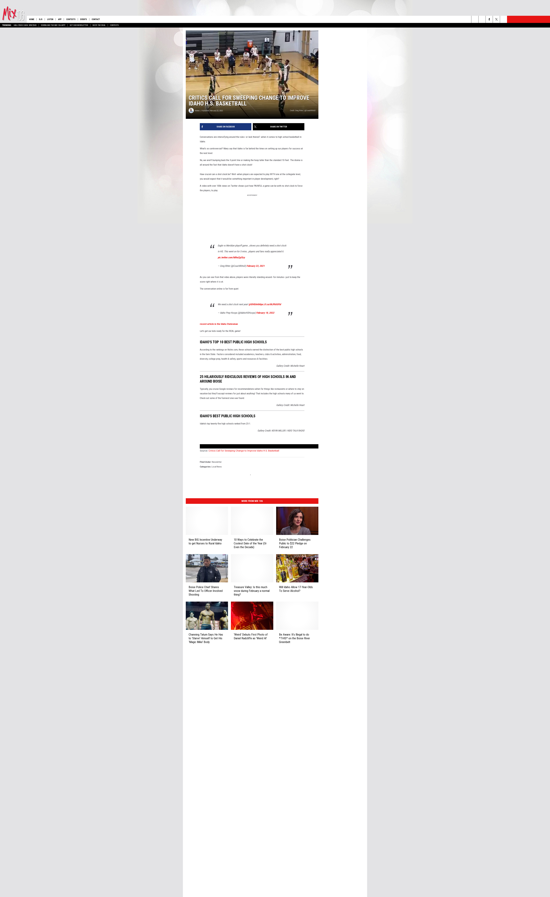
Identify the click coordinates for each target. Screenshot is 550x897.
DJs (40, 19)
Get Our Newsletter (79, 25)
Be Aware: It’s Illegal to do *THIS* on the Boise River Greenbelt (294, 638)
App (59, 19)
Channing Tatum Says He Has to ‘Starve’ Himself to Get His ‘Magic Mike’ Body (206, 638)
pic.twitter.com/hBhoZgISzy (231, 257)
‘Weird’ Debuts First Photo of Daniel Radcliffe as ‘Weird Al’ (251, 636)
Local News (217, 467)
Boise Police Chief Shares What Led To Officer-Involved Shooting (206, 590)
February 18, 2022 (265, 312)
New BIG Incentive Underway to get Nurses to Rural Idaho (205, 541)
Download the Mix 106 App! (53, 25)
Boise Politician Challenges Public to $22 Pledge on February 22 (295, 543)
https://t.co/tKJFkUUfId (269, 304)
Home (31, 19)
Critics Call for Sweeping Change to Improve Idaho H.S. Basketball (244, 450)
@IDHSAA (253, 304)
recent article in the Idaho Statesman (219, 324)
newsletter (217, 462)
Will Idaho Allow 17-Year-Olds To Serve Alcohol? (296, 589)
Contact (96, 19)
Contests (114, 25)
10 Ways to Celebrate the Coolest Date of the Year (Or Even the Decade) (250, 543)
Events (83, 19)
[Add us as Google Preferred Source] (482, 19)
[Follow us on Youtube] (503, 19)
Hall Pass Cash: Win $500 (25, 25)
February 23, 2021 (256, 265)
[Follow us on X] (496, 19)
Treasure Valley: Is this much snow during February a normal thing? (252, 590)
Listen (50, 19)
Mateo (197, 111)
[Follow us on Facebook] (489, 19)
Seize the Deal (99, 25)
